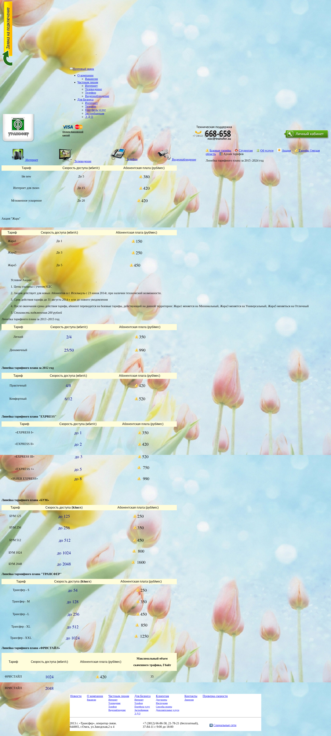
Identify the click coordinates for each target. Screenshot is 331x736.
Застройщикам (94, 113)
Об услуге (267, 150)
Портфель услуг (95, 110)
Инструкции (162, 703)
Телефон (90, 92)
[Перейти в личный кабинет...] (306, 138)
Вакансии (91, 78)
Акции (286, 150)
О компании (85, 75)
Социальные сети (224, 725)
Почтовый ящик (83, 69)
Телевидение (93, 89)
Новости (76, 696)
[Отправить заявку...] (7, 65)
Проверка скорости (215, 696)
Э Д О (89, 116)
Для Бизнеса (85, 99)
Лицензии (189, 699)
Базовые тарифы (220, 150)
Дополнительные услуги (167, 710)
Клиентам (162, 696)
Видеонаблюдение (97, 96)
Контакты (190, 696)
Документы (161, 699)
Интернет (91, 85)
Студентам (246, 150)
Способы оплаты (164, 706)
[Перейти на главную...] (19, 142)
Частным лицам (87, 82)
